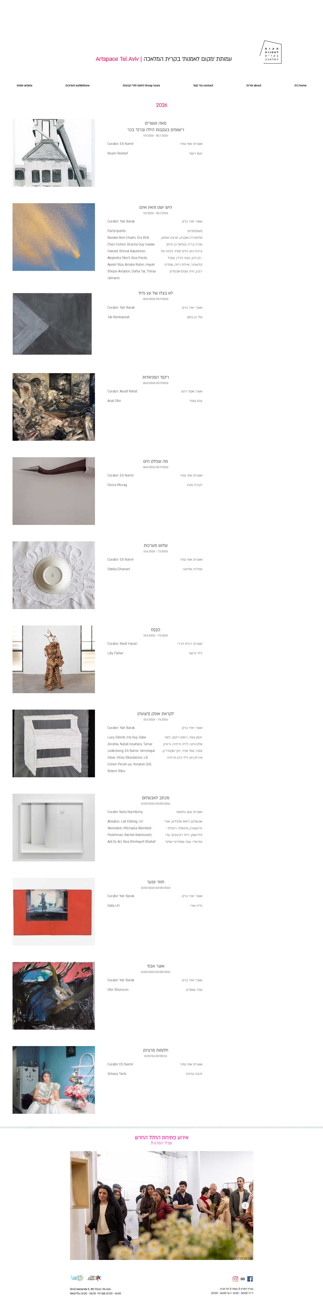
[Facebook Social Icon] (250, 1279)
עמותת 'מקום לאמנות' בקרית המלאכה (187, 59)
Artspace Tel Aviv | (119, 59)
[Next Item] (245, 1205)
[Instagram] (235, 1279)
